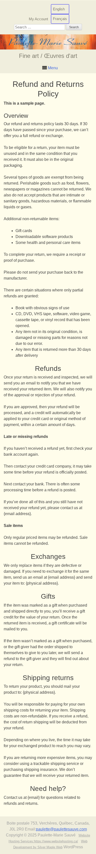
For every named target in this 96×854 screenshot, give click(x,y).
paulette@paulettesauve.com (61, 829)
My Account (38, 19)
